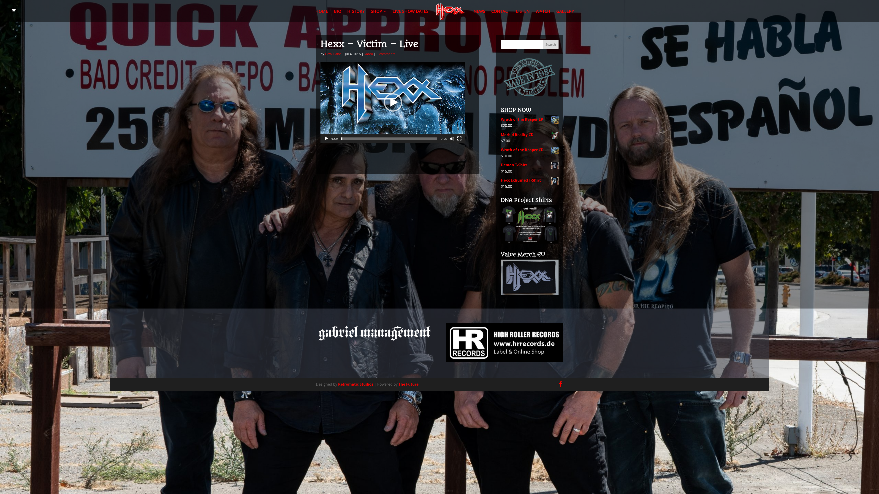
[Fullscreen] (459, 138)
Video (368, 54)
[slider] (389, 138)
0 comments (386, 54)
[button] (393, 102)
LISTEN (523, 12)
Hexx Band (333, 54)
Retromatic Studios (355, 384)
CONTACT (500, 12)
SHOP (376, 12)
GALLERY (565, 12)
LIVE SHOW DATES (411, 12)
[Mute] (452, 138)
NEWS (479, 12)
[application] (392, 102)
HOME (321, 12)
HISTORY (356, 12)
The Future (408, 384)
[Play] (326, 138)
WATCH (543, 12)
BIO (337, 12)
